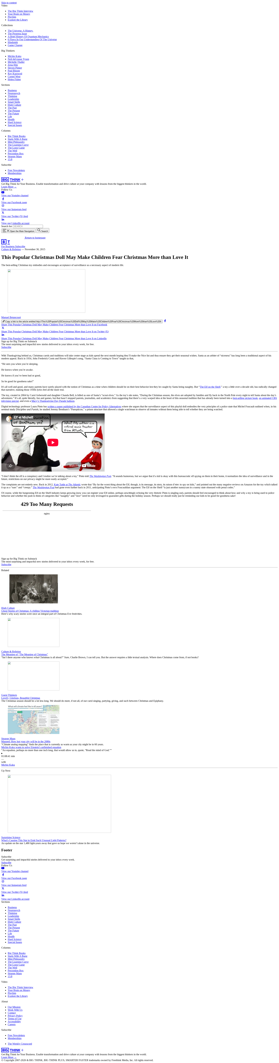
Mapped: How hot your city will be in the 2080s (25, 741)
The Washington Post (100, 476)
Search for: (6, 226)
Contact (12, 1012)
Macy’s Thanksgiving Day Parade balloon (52, 401)
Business (12, 90)
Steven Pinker (15, 67)
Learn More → (9, 186)
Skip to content (9, 2)
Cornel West (14, 76)
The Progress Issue (17, 33)
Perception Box (16, 153)
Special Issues (15, 125)
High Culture (14, 104)
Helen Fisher (14, 79)
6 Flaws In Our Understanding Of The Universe (32, 39)
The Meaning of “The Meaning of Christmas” (24, 654)
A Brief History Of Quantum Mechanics (28, 36)
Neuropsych (14, 93)
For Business (8, 246)
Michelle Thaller (16, 62)
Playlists (12, 16)
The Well (12, 150)
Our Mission (14, 1007)
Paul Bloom (14, 70)
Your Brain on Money (19, 14)
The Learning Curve (18, 144)
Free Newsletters (16, 170)
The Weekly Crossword (20, 1043)
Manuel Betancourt (11, 317)
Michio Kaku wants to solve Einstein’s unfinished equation (31, 747)
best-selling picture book (245, 398)
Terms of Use (14, 1018)
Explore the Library (18, 19)
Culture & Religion (11, 249)
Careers (12, 1024)
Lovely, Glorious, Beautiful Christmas (20, 698)
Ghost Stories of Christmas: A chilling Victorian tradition (30, 611)
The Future (13, 113)
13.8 (10, 159)
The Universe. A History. (20, 30)
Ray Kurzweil (15, 73)
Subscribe (20, 246)
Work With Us (15, 1010)
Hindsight (13, 42)
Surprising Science (10, 837)
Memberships (14, 173)
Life (10, 116)
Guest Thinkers (9, 695)
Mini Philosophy (16, 142)
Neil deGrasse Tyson (18, 59)
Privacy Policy (15, 1015)
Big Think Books (17, 136)
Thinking (12, 96)
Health (11, 119)
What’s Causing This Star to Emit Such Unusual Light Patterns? (33, 840)
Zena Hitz (13, 65)
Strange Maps (15, 156)
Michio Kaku (14, 56)
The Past (12, 107)
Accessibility (14, 1021)
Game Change (15, 45)
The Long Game (16, 147)
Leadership (13, 99)
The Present (14, 110)
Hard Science (14, 122)
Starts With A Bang (17, 139)
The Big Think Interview (20, 11)
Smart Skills (14, 102)
